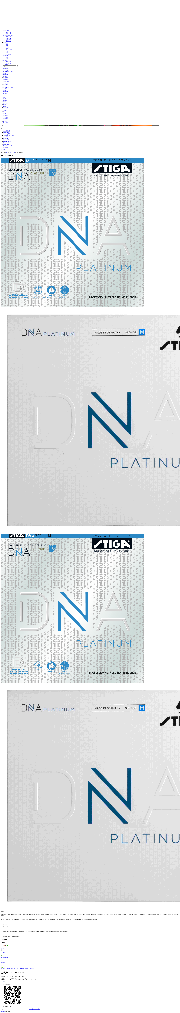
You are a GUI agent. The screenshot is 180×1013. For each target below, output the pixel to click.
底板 (7, 44)
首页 (4, 29)
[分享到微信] (7, 945)
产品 (4, 42)
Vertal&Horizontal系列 (8, 135)
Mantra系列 (6, 132)
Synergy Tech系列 (7, 145)
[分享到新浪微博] (4, 945)
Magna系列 (6, 142)
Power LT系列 (6, 144)
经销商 (5, 76)
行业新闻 (8, 63)
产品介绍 (8, 38)
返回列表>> (3, 149)
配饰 (7, 51)
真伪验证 (5, 64)
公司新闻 (8, 61)
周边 (7, 52)
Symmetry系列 (6, 134)
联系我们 (5, 79)
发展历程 (8, 33)
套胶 (7, 45)
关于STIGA (6, 30)
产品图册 (8, 54)
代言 (7, 57)
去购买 (2, 948)
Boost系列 (5, 138)
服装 (7, 48)
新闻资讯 (8, 41)
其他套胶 (5, 147)
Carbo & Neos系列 (7, 141)
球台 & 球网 (9, 49)
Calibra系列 (6, 139)
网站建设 (3, 1011)
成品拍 (8, 47)
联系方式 (5, 122)
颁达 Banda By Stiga (8, 35)
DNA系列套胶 (6, 131)
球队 (7, 58)
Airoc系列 (5, 136)
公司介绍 (8, 32)
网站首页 (5, 68)
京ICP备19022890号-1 (34, 1009)
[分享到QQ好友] (5, 945)
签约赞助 (8, 39)
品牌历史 (8, 36)
